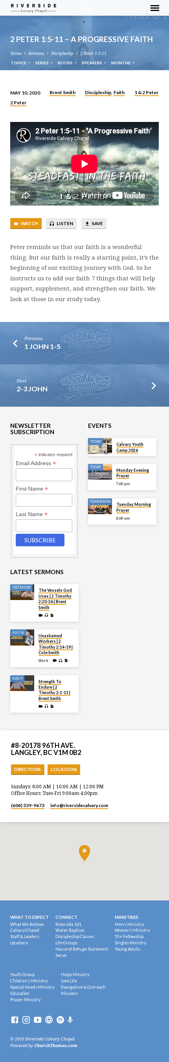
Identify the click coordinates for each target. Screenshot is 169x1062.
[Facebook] (14, 1020)
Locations (64, 769)
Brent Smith (62, 92)
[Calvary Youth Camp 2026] (100, 446)
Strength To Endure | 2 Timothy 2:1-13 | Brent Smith (54, 690)
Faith (119, 92)
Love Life (69, 980)
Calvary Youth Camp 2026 (129, 447)
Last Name (32, 514)
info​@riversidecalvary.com (79, 805)
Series (42, 62)
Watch (29, 223)
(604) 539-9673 (27, 805)
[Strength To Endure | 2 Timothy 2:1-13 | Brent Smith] (22, 683)
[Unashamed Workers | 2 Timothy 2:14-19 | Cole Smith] (22, 637)
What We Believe (27, 924)
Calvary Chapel (24, 930)
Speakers (92, 62)
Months (121, 62)
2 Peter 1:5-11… (95, 53)
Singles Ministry (130, 942)
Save (97, 223)
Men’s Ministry (129, 924)
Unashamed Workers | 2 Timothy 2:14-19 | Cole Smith (56, 644)
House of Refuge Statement (81, 949)
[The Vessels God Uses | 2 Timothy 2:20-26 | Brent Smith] (22, 592)
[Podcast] (70, 1020)
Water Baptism (69, 930)
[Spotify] (60, 1020)
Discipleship (62, 53)
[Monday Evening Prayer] (100, 472)
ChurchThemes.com (55, 1045)
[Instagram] (26, 1020)
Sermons (36, 53)
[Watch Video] (40, 615)
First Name (32, 489)
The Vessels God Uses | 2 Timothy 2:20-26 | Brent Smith (55, 598)
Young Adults (127, 949)
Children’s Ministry (29, 980)
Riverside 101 (68, 924)
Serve (60, 955)
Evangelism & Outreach (83, 987)
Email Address (36, 463)
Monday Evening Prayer (132, 473)
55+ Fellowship (129, 936)
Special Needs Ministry (32, 987)
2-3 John (32, 388)
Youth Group (22, 974)
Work (43, 660)
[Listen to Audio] (46, 615)
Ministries (126, 917)
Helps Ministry (75, 974)
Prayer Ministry (25, 999)
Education (19, 993)
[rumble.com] (48, 1020)
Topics (19, 62)
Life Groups (66, 942)
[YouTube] (37, 1020)
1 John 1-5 (42, 346)
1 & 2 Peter (146, 92)
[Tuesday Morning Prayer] (100, 506)
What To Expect (29, 917)
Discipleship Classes (74, 936)
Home (16, 53)
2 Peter (18, 102)
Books (65, 62)
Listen (64, 223)
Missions (69, 993)
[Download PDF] (52, 615)
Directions (27, 769)
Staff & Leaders (24, 936)
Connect (66, 917)
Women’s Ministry (132, 930)
